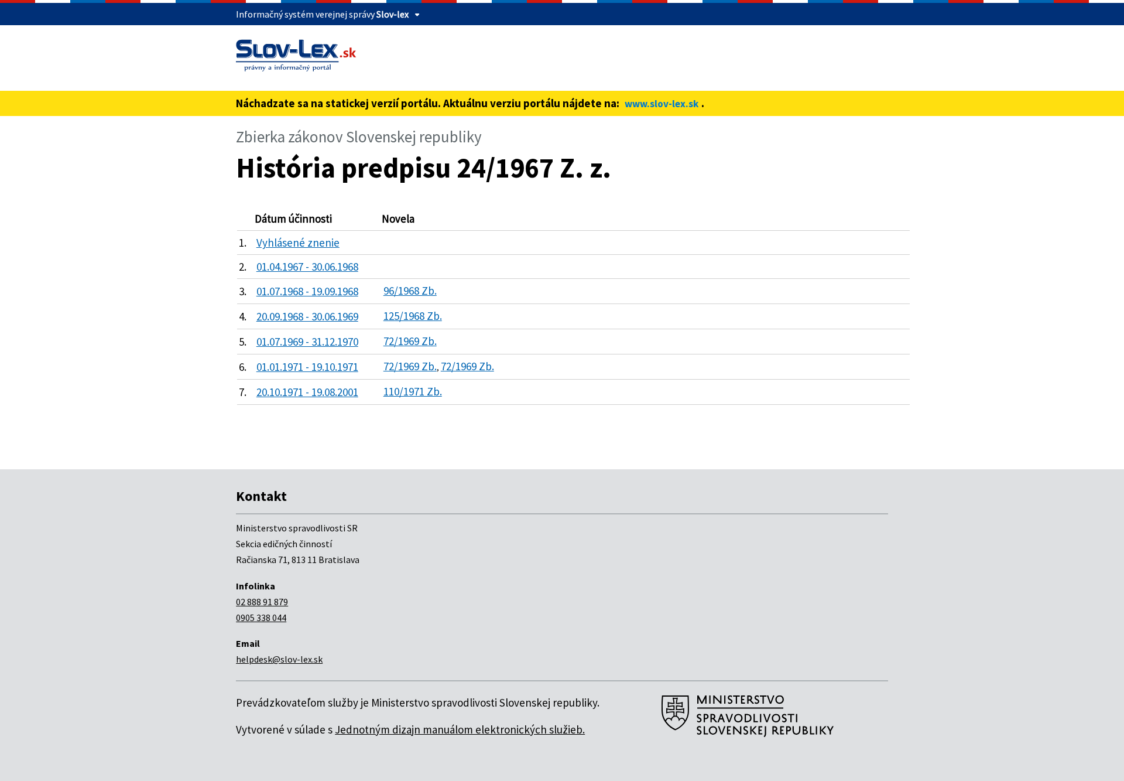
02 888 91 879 (262, 602)
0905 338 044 (261, 617)
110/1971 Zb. (412, 391)
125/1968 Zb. (412, 316)
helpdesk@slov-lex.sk (279, 659)
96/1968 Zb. (410, 291)
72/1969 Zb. (410, 341)
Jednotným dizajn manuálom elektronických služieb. (460, 729)
